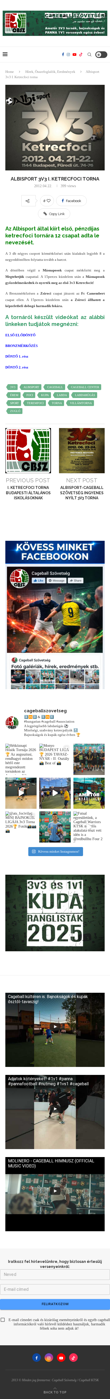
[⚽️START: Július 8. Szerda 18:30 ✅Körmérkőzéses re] (89, 793)
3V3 (12, 387)
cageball (55, 387)
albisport (31, 387)
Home (9, 72)
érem (14, 395)
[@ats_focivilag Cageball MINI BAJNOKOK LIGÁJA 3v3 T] (54, 827)
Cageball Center (85, 387)
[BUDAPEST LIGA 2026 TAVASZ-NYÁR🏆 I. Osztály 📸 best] (89, 759)
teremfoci (35, 403)
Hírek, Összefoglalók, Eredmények (50, 72)
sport (14, 403)
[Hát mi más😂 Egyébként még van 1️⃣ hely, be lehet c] (54, 793)
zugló (15, 411)
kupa (45, 395)
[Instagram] (68, 54)
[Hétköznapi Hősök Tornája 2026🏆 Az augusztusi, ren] (21, 759)
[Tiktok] (81, 54)
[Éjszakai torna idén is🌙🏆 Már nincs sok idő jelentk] (21, 793)
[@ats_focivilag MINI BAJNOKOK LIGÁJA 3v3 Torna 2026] (21, 827)
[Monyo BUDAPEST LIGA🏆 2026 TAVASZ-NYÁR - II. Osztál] (54, 759)
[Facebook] (63, 54)
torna (57, 403)
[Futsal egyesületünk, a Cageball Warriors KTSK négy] (89, 827)
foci (29, 395)
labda (62, 395)
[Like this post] (48, 201)
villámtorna (81, 403)
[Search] (89, 54)
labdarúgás (85, 395)
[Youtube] (74, 54)
